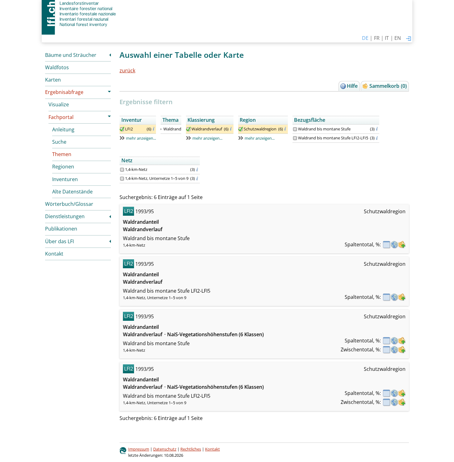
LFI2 (129, 129)
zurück (127, 70)
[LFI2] (122, 129)
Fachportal (61, 117)
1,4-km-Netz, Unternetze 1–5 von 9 (156, 178)
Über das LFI (59, 241)
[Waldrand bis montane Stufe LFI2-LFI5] (294, 138)
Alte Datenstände (72, 191)
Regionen (63, 166)
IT (387, 38)
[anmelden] (408, 38)
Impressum (138, 449)
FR (377, 38)
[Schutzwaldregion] (240, 129)
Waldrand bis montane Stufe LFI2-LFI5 (333, 138)
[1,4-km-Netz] (122, 169)
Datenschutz (164, 449)
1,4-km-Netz (136, 169)
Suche (59, 141)
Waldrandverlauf (206, 129)
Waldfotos (57, 67)
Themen (61, 154)
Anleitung (63, 129)
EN (397, 38)
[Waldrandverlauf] (188, 129)
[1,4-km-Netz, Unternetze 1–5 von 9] (122, 178)
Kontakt (54, 253)
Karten (53, 79)
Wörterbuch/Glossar (69, 204)
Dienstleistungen (65, 216)
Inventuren (65, 179)
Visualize (58, 104)
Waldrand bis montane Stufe (324, 129)
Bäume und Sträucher (70, 55)
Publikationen (61, 228)
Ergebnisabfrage (64, 92)
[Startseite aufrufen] (79, 14)
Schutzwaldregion (260, 129)
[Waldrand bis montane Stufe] (294, 129)
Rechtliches (190, 449)
